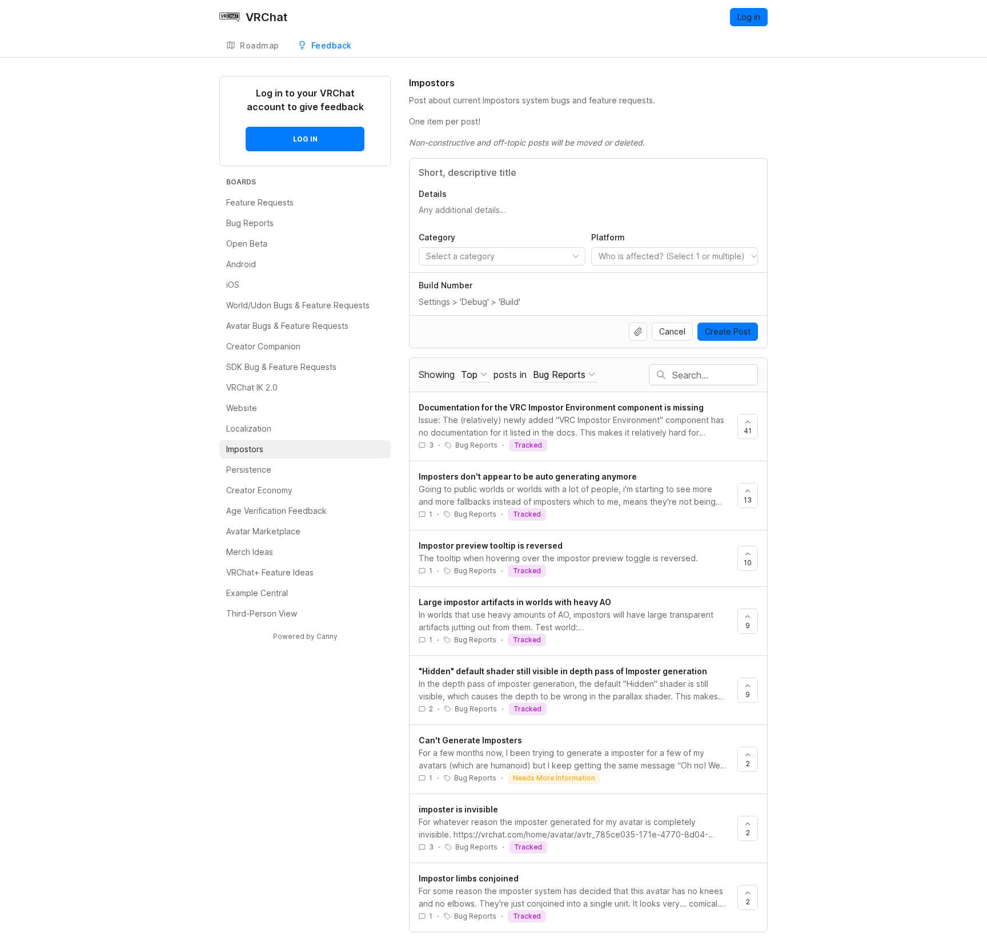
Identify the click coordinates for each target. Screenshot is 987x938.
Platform (608, 237)
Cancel (672, 331)
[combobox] (502, 256)
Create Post (728, 331)
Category (437, 237)
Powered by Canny (305, 636)
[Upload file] (638, 332)
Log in (748, 17)
